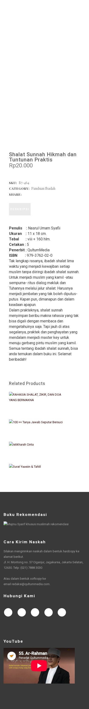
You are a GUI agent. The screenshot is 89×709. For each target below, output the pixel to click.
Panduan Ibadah (43, 188)
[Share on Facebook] (25, 194)
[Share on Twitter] (29, 194)
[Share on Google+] (34, 194)
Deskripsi (19, 209)
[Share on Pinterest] (48, 194)
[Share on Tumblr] (44, 194)
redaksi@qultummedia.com (31, 584)
